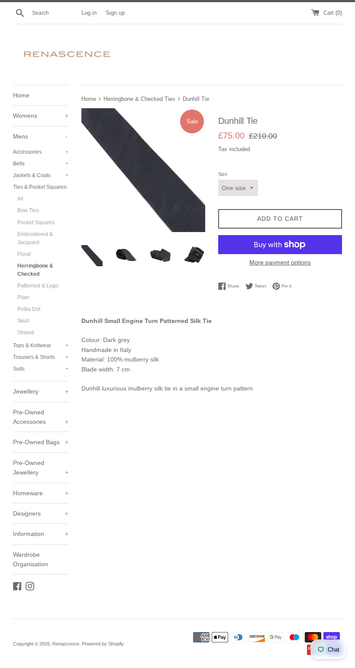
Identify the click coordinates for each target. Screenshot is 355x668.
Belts (40, 164)
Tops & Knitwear (40, 345)
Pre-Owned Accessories (40, 417)
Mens (40, 136)
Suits (40, 369)
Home (21, 95)
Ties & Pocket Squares (40, 187)
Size (222, 174)
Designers (40, 513)
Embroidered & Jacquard (35, 238)
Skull (23, 321)
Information (40, 533)
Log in (89, 13)
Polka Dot (28, 309)
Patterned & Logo (37, 286)
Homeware (40, 493)
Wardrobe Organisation (30, 559)
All (20, 199)
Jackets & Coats (40, 175)
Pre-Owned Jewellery (40, 467)
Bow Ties (28, 210)
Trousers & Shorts (40, 357)
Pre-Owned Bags (40, 442)
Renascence (65, 643)
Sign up (115, 13)
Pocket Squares (36, 222)
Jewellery (40, 391)
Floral (24, 254)
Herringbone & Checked (35, 270)
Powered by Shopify (103, 643)
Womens (40, 115)
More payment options (280, 262)
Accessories (40, 152)
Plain (23, 297)
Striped (25, 332)
